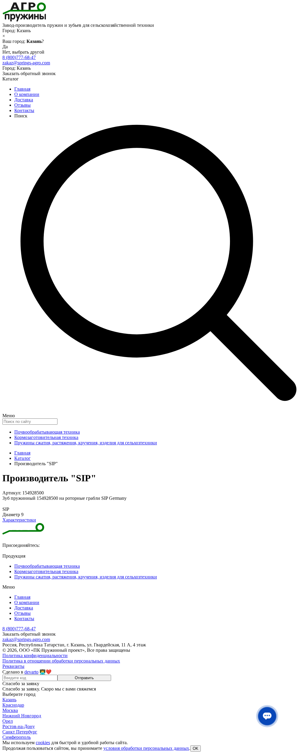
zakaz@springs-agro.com (26, 62)
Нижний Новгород (21, 715)
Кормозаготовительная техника (46, 437)
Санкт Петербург (19, 731)
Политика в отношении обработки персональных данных (61, 660)
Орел (7, 721)
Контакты (24, 110)
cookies (43, 742)
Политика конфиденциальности (35, 655)
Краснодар (13, 705)
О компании (26, 94)
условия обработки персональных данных (146, 748)
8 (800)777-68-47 (19, 57)
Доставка (23, 99)
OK (195, 748)
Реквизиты (13, 666)
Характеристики (19, 519)
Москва (10, 710)
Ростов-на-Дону (18, 726)
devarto (31, 671)
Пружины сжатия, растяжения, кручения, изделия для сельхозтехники (85, 442)
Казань (9, 699)
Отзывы (22, 105)
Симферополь (16, 737)
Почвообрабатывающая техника (47, 432)
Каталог (22, 458)
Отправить (84, 678)
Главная (22, 88)
